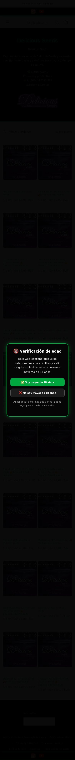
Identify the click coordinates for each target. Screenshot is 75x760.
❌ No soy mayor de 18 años (37, 392)
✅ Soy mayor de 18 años (37, 382)
